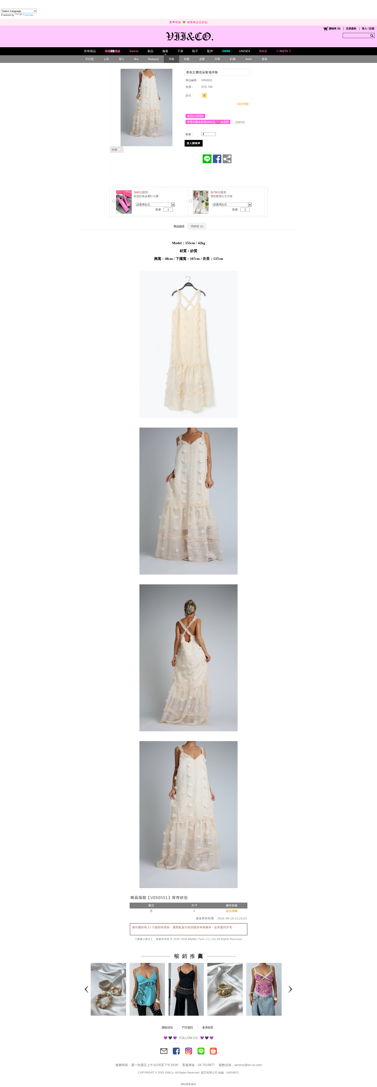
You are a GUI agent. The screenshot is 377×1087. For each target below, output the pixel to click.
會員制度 (207, 1027)
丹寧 (217, 59)
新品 (150, 51)
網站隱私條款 (188, 1084)
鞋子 (195, 51)
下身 (180, 51)
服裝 (165, 51)
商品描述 (179, 226)
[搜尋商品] (372, 35)
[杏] (204, 95)
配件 (210, 51)
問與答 (197, 226)
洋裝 (171, 59)
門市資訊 (187, 1027)
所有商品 (90, 51)
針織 (232, 59)
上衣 (106, 59)
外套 (186, 59)
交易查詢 (351, 28)
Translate (28, 15)
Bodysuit (153, 59)
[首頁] (188, 35)
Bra (136, 59)
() (334, 28)
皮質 (202, 59)
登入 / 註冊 (368, 28)
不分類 (89, 59)
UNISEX (244, 51)
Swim (248, 59)
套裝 (264, 59)
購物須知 (167, 1027)
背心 (121, 59)
